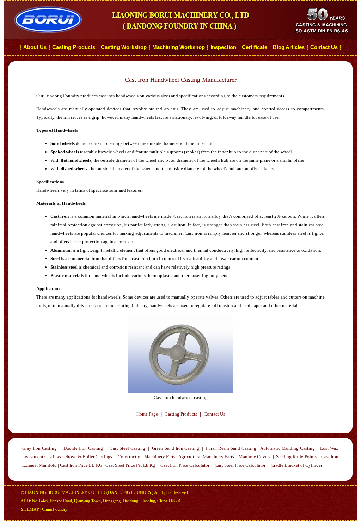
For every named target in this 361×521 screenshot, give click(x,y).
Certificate (254, 47)
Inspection (223, 47)
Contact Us (324, 47)
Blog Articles (289, 47)
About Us (35, 47)
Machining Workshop (178, 47)
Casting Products (73, 47)
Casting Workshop (124, 47)
